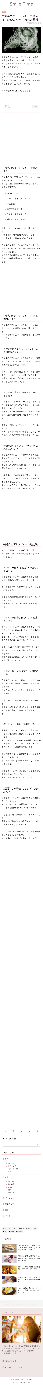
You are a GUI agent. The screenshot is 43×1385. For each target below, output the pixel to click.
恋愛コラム (12, 1193)
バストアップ (13, 1169)
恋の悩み (11, 1181)
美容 (4, 12)
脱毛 (36, 1228)
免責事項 (29, 1379)
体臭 (5, 1231)
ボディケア (12, 1166)
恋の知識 (11, 1184)
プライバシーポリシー (17, 1379)
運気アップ (9, 1204)
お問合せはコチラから (13, 1367)
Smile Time (21, 4)
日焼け (29, 1228)
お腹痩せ (20, 1231)
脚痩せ (12, 1231)
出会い (10, 1187)
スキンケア (12, 1163)
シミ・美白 (7, 1228)
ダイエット (9, 1198)
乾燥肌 (22, 1228)
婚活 (9, 1190)
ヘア (9, 1172)
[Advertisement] (21, 138)
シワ (15, 1228)
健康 (7, 1210)
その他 (7, 1216)
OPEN (35, 106)
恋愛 (7, 1177)
